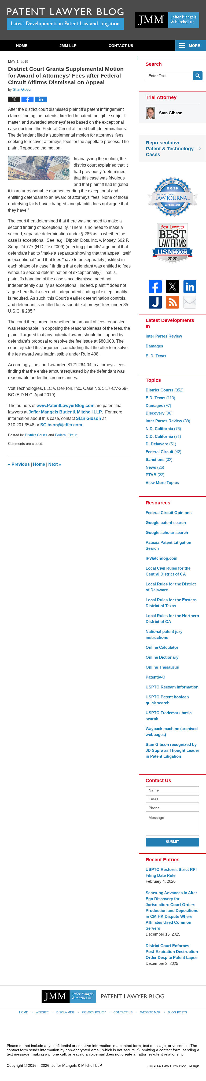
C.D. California (163, 436)
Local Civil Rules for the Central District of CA (168, 571)
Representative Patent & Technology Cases (170, 148)
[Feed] (172, 302)
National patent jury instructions (164, 634)
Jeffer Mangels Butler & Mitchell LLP (65, 412)
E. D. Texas (156, 356)
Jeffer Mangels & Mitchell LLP (77, 1065)
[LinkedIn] (189, 286)
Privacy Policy (94, 1012)
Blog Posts (177, 1012)
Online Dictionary (162, 657)
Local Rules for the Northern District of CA (172, 618)
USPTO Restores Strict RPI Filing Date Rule (171, 872)
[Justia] (155, 302)
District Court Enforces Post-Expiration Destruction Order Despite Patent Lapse (172, 951)
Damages (154, 346)
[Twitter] (172, 286)
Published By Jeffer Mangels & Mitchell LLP (167, 20)
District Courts (36, 435)
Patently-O (155, 677)
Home (21, 45)
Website (42, 1012)
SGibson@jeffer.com (61, 425)
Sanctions (159, 459)
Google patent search (166, 522)
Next (54, 464)
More (194, 45)
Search (198, 75)
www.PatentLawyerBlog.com (65, 405)
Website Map (150, 1012)
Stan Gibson (88, 418)
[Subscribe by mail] (189, 302)
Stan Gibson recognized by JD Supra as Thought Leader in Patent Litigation (172, 750)
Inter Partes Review (164, 336)
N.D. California (163, 428)
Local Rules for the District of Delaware (171, 587)
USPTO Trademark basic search (169, 715)
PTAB (155, 474)
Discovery (159, 413)
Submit (172, 842)
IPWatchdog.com (161, 558)
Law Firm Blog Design (173, 1066)
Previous (19, 464)
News (155, 467)
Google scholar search (167, 532)
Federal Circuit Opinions (169, 512)
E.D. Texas (160, 397)
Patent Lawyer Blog (65, 19)
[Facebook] (155, 286)
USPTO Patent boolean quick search (167, 700)
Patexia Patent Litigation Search (168, 545)
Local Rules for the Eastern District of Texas (171, 603)
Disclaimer (65, 1012)
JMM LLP (68, 45)
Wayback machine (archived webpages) (172, 731)
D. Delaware (161, 444)
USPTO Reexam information (172, 687)
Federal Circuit (66, 435)
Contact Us (121, 45)
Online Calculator (162, 647)
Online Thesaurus (162, 667)
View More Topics (162, 482)
